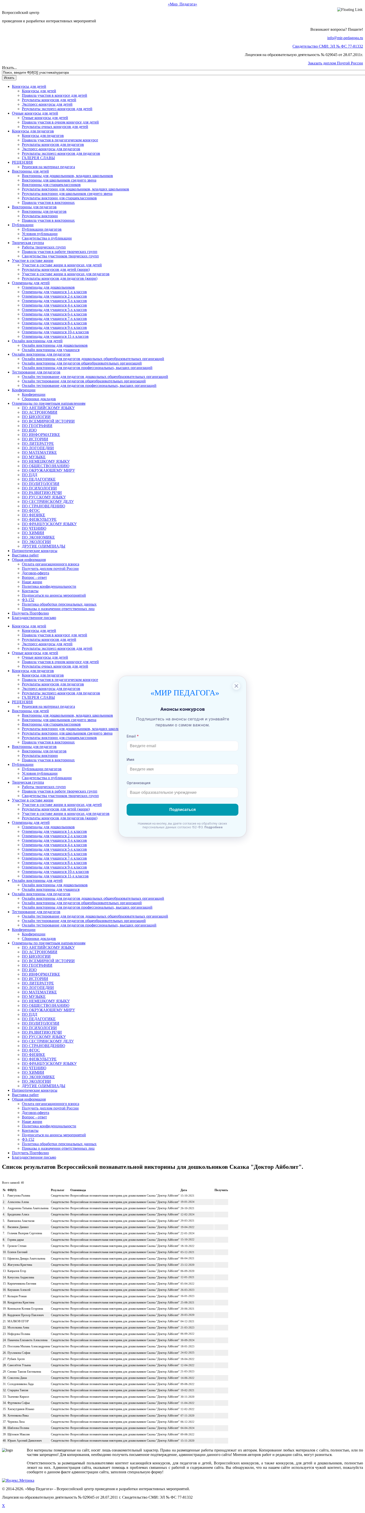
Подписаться (182, 809)
